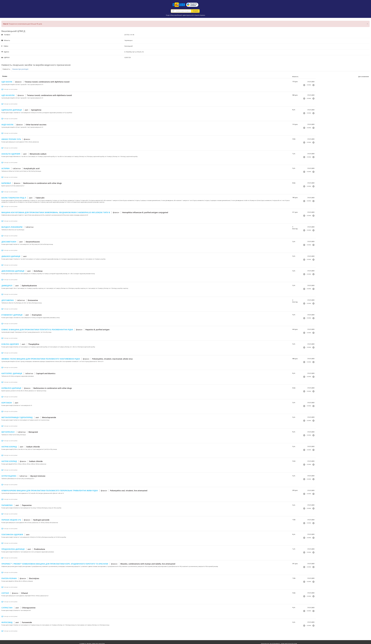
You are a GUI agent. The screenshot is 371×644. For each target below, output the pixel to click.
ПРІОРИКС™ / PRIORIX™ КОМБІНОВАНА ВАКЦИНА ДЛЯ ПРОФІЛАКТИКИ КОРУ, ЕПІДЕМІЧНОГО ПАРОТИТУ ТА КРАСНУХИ (88, 564)
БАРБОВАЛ (31, 183)
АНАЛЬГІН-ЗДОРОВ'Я (23, 154)
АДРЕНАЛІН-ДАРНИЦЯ (21, 110)
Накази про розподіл (20, 69)
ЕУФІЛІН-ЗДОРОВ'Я (20, 344)
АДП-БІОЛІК (35, 82)
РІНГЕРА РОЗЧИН (20, 578)
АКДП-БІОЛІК (23, 124)
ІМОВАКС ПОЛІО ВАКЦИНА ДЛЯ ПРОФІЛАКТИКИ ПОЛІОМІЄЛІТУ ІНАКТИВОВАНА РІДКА (67, 359)
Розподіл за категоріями (10, 89)
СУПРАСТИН (18, 608)
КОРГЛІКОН (9, 403)
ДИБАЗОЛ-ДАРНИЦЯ (14, 256)
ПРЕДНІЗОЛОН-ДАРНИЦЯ (23, 549)
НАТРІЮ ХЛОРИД (20, 447)
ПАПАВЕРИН (16, 505)
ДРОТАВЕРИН (19, 300)
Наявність (6, 69)
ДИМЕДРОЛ (19, 285)
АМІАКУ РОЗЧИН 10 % (15, 139)
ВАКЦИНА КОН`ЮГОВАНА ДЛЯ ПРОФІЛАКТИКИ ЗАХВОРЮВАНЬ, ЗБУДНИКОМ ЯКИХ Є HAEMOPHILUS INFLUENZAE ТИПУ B (84, 212)
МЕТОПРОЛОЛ (19, 432)
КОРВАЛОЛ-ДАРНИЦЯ (36, 388)
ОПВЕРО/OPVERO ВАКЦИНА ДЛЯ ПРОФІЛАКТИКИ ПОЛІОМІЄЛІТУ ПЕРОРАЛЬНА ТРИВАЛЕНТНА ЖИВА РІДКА (74, 490)
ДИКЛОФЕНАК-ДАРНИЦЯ (22, 271)
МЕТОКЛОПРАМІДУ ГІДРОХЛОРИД (28, 417)
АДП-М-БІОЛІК (36, 95)
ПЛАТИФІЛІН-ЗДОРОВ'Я (15, 534)
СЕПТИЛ (14, 593)
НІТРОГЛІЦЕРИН (23, 476)
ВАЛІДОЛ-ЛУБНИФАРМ (17, 227)
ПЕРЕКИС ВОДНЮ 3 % (25, 520)
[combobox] (181, 11)
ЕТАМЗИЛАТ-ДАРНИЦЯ (21, 315)
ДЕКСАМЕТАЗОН (20, 242)
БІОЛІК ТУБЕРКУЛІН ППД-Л (22, 198)
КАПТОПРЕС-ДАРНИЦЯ (28, 373)
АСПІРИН (20, 168)
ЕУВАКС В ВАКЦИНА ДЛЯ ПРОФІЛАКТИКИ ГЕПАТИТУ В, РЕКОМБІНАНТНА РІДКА (55, 329)
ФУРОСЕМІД (16, 622)
